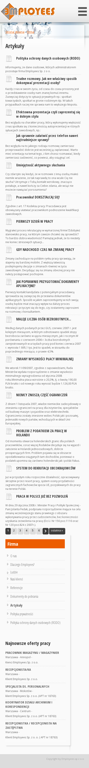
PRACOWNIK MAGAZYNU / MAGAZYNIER (32, 652)
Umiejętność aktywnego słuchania (40, 165)
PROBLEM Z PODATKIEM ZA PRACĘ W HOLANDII (41, 433)
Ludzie (14, 572)
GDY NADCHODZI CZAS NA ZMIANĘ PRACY (45, 249)
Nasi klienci (16, 579)
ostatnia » (57, 530)
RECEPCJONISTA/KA (18, 669)
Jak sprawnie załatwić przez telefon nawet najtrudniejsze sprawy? (47, 137)
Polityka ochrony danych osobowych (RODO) (48, 58)
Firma (30, 32)
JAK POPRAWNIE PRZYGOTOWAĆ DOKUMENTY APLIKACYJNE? (47, 283)
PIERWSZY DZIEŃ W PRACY (34, 221)
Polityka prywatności (21, 614)
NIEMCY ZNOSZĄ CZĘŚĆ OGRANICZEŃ (41, 395)
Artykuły (16, 605)
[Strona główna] (27, 12)
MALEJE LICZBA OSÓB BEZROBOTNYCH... (43, 319)
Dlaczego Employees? (22, 564)
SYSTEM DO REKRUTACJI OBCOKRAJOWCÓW (46, 468)
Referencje (16, 587)
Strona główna (14, 32)
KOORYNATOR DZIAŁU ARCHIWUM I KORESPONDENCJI (28, 704)
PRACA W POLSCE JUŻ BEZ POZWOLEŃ (42, 496)
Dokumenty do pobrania (24, 596)
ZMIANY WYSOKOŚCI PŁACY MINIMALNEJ (44, 359)
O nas (13, 556)
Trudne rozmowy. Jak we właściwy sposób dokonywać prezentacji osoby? (46, 80)
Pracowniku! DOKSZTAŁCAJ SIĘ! (38, 197)
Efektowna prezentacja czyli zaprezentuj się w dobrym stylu (48, 114)
